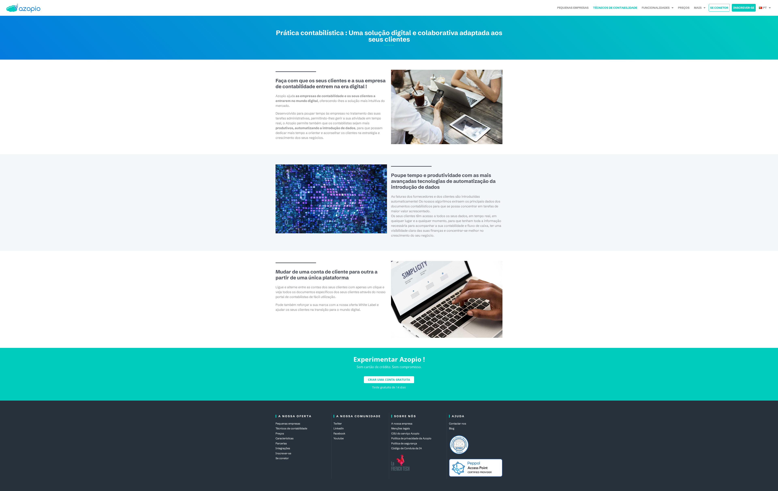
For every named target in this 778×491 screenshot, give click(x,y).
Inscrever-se (743, 8)
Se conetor (719, 8)
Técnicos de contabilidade (615, 8)
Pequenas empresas (573, 8)
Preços (683, 8)
